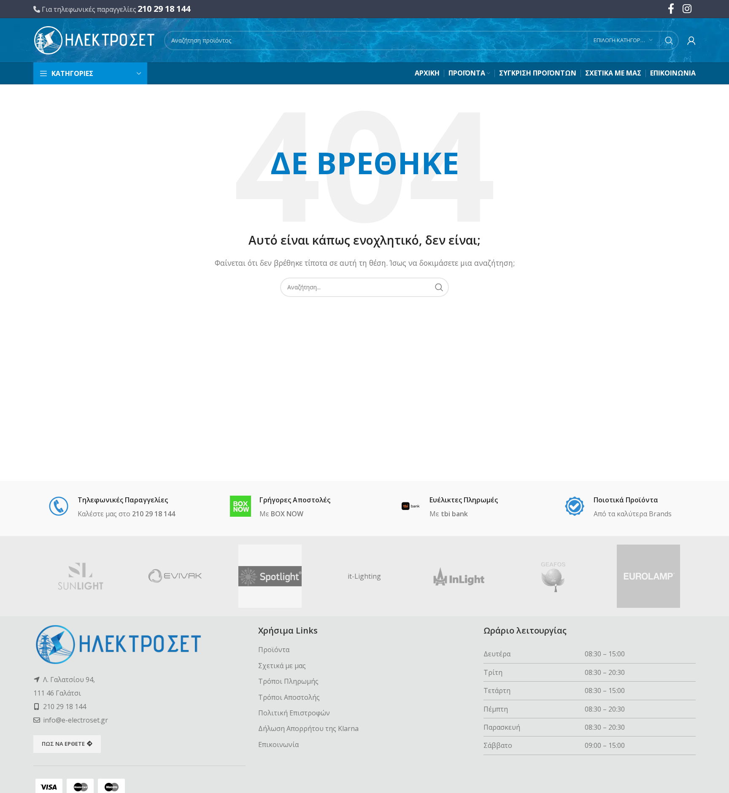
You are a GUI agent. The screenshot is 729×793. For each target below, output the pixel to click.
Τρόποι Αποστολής (289, 697)
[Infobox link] (111, 507)
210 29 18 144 (164, 8)
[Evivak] (175, 576)
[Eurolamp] (648, 576)
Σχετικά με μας (282, 665)
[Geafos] (553, 576)
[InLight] (459, 576)
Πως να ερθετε (63, 743)
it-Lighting (364, 576)
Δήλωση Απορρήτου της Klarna (308, 728)
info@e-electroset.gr (75, 720)
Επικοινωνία (278, 744)
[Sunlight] (80, 576)
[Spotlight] (270, 576)
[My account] (691, 40)
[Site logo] (94, 39)
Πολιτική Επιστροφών (294, 712)
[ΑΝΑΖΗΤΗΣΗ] (669, 40)
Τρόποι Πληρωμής (288, 681)
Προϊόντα (273, 649)
